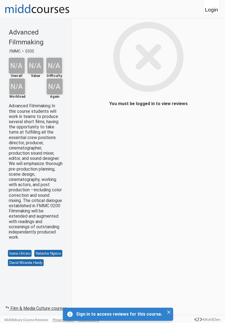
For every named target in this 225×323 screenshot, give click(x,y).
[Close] (168, 312)
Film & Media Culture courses (38, 308)
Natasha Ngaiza (48, 253)
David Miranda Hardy (26, 263)
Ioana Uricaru (19, 253)
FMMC (15, 51)
